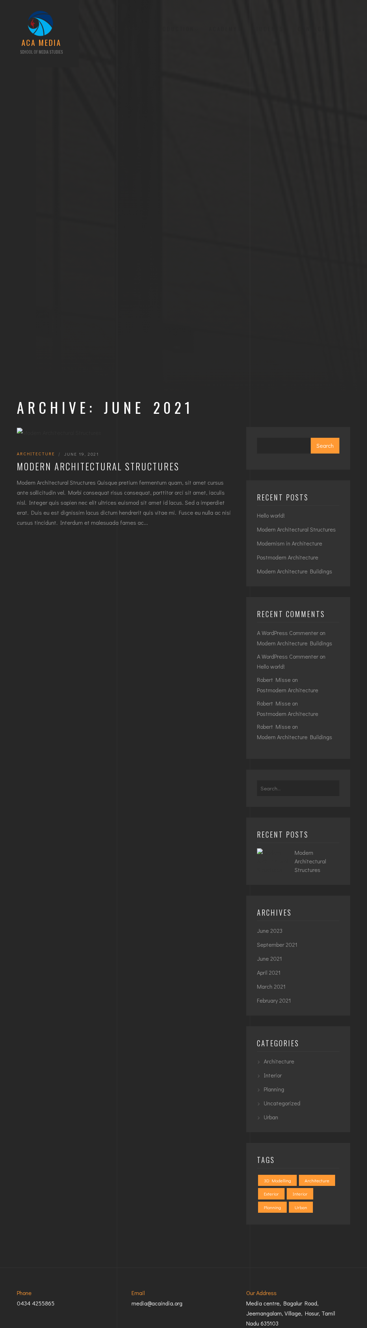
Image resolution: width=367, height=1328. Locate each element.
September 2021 (277, 944)
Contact (312, 29)
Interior (273, 1075)
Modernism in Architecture (289, 543)
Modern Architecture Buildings (294, 571)
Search (325, 445)
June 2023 (269, 930)
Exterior (271, 1194)
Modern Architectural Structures (98, 466)
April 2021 (269, 972)
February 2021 (274, 1000)
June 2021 (269, 958)
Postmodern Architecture (287, 557)
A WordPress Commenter (287, 656)
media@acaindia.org (157, 1303)
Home (93, 29)
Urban (271, 1117)
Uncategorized (282, 1103)
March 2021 (271, 986)
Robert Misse (274, 679)
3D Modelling (277, 1180)
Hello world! (271, 515)
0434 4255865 (35, 1303)
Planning (274, 1089)
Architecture (36, 453)
